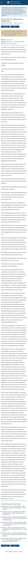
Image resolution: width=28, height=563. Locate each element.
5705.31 (3, 464)
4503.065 (3, 132)
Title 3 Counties (18, 23)
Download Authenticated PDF (10, 43)
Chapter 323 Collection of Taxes (10, 24)
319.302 (10, 49)
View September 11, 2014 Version (14, 508)
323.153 (20, 158)
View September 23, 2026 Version (12, 540)
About (21, 551)
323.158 (10, 315)
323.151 (3, 479)
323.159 (9, 479)
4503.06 (22, 401)
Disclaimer (9, 551)
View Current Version (10, 35)
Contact (15, 551)
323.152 (7, 222)
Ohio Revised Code (6, 23)
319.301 (15, 417)
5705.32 (10, 464)
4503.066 (3, 160)
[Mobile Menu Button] (1, 2)
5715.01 (3, 197)
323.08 (7, 209)
